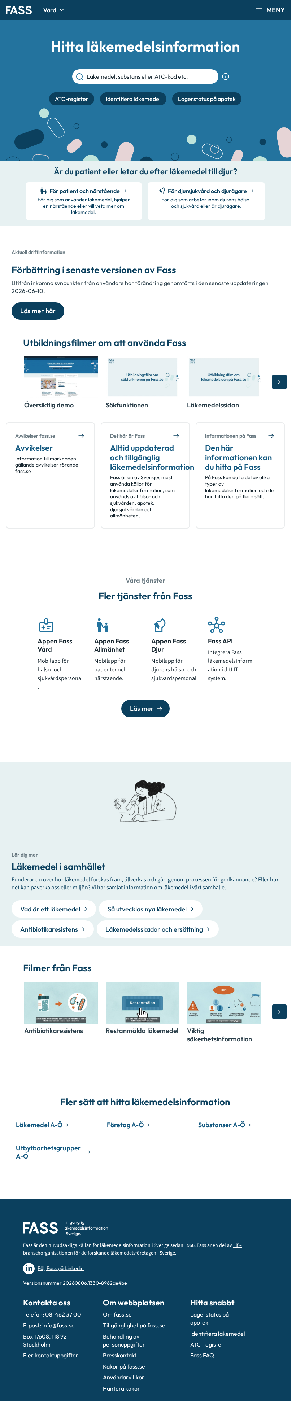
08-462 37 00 (63, 1314)
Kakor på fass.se (124, 1366)
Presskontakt (119, 1355)
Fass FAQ (202, 1355)
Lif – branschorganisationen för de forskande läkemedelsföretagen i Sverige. (132, 1249)
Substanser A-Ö (221, 1125)
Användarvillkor (123, 1377)
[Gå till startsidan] (19, 10)
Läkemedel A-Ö (39, 1125)
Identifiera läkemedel (217, 1333)
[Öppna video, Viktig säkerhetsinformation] (224, 1003)
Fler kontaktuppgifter (50, 1355)
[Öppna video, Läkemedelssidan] (224, 377)
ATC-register (207, 1344)
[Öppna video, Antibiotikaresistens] (61, 1003)
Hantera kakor (121, 1388)
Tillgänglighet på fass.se (134, 1325)
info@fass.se (58, 1325)
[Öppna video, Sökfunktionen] (142, 377)
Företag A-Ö (125, 1125)
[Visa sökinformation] (225, 76)
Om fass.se (117, 1314)
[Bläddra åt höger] (279, 382)
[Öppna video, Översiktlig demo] (61, 377)
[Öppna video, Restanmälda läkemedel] (142, 1003)
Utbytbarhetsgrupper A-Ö (48, 1152)
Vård (49, 10)
